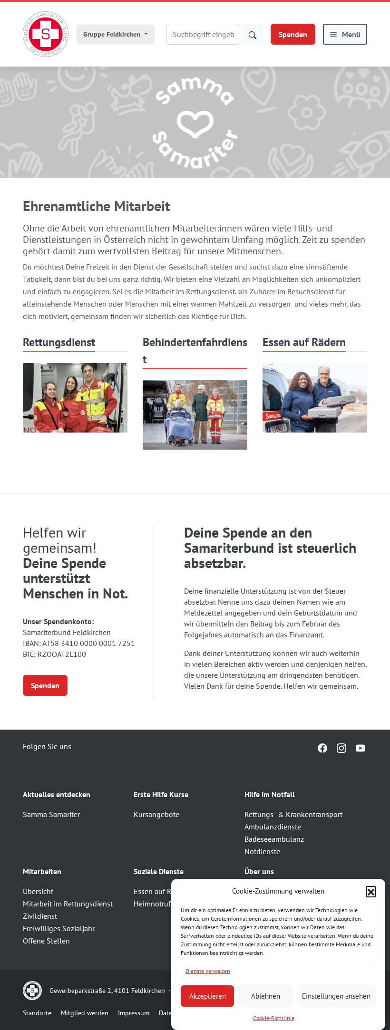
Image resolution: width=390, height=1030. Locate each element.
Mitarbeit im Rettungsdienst (68, 903)
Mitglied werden (84, 1013)
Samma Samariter (51, 814)
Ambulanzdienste (272, 826)
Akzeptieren (207, 996)
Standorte (37, 1013)
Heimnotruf (152, 903)
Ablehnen (265, 996)
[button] (371, 891)
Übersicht (38, 891)
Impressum (133, 1013)
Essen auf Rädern (162, 891)
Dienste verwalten (207, 970)
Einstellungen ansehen (336, 996)
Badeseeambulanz (274, 839)
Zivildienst (40, 916)
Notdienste (262, 851)
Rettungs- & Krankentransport (293, 814)
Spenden (293, 34)
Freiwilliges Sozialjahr (59, 928)
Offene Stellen (46, 940)
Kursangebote (156, 814)
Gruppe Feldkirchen (112, 34)
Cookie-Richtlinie (273, 1017)
